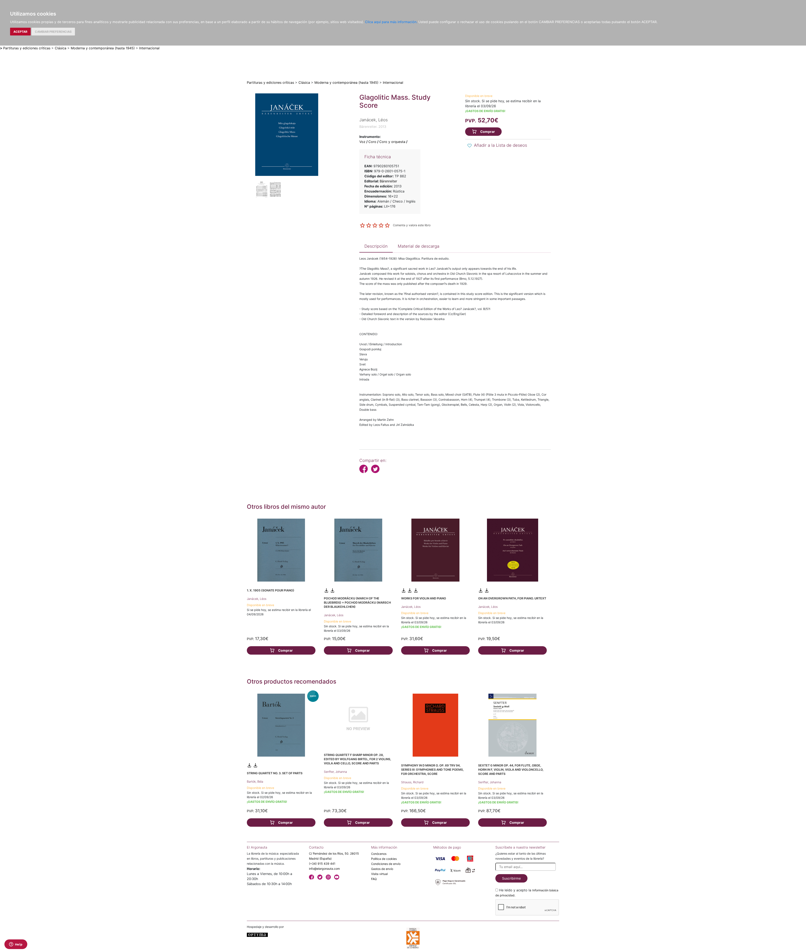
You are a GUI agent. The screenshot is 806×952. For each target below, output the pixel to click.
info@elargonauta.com (324, 868)
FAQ (374, 879)
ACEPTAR (20, 31)
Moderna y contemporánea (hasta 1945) (103, 48)
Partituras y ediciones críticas (26, 48)
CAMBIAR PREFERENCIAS (53, 31)
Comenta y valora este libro (411, 225)
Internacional (149, 48)
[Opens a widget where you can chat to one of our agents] (15, 944)
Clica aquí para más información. (391, 22)
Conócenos (378, 853)
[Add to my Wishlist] (469, 146)
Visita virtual (379, 874)
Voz (362, 142)
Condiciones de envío (385, 864)
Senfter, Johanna (335, 771)
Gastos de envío (382, 869)
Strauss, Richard (412, 782)
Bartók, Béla (255, 781)
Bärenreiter (388, 181)
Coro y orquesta (392, 142)
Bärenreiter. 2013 (372, 126)
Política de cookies (384, 858)
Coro (372, 142)
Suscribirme (511, 878)
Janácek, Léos (256, 598)
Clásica (60, 48)
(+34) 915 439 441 (322, 863)
